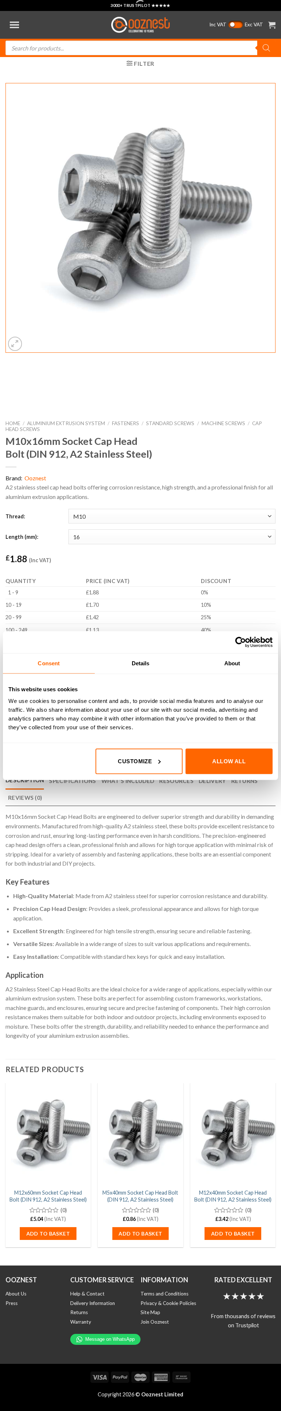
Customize (135, 761)
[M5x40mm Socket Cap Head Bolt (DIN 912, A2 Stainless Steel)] (140, 1134)
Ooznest (35, 477)
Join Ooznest (154, 1322)
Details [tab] (141, 663)
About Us (15, 1294)
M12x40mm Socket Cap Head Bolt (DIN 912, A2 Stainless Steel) (232, 1196)
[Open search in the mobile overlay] (140, 48)
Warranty (80, 1322)
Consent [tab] (49, 663)
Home (12, 423)
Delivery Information (92, 1303)
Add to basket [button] (48, 1233)
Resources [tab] (176, 781)
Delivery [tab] (212, 781)
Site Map (150, 1312)
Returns (79, 1312)
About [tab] (232, 663)
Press (11, 1303)
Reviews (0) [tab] (25, 797)
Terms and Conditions (164, 1294)
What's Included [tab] (127, 781)
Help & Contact (87, 1294)
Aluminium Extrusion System (66, 423)
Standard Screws (170, 423)
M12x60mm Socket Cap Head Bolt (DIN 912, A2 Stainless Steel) (48, 1196)
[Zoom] (15, 344)
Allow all (229, 761)
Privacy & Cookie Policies (168, 1303)
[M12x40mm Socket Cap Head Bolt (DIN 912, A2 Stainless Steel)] (233, 1134)
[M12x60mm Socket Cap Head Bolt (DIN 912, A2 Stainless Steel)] (48, 1134)
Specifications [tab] (72, 781)
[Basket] (272, 25)
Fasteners (125, 423)
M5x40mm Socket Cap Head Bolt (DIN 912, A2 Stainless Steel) (140, 1196)
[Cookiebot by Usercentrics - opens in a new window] (241, 642)
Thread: (15, 516)
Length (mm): (21, 537)
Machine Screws (223, 423)
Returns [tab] (244, 781)
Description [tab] (24, 780)
